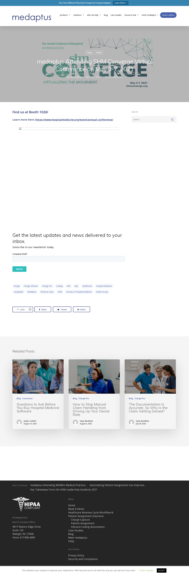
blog (106, 15)
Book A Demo (76, 508)
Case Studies (75, 530)
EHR (68, 286)
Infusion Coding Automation (88, 526)
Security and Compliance (83, 559)
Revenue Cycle (47, 291)
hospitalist (18, 291)
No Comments (113, 76)
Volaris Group (102, 291)
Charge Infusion (31, 286)
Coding (59, 286)
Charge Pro (47, 286)
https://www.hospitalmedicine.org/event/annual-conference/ (74, 119)
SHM (60, 291)
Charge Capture (80, 519)
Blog (89, 52)
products (64, 15)
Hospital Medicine (104, 286)
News (99, 52)
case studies (116, 15)
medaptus (31, 291)
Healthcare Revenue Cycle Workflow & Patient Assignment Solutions (90, 514)
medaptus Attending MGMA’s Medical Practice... (58, 485)
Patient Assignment (82, 523)
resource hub (130, 15)
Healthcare (87, 286)
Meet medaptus (77, 537)
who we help (92, 15)
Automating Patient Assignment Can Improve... (118, 485)
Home (71, 505)
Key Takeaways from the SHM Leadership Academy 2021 (63, 489)
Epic (76, 286)
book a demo (168, 15)
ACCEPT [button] (161, 570)
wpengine (76, 76)
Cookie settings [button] (146, 570)
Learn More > (121, 3)
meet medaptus (149, 15)
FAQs (71, 541)
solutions (77, 15)
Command (27, 398)
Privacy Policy (76, 555)
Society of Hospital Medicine (79, 291)
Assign (17, 286)
